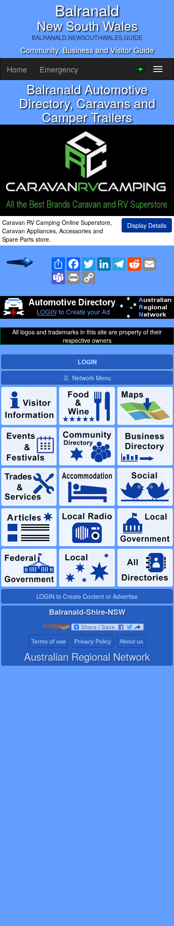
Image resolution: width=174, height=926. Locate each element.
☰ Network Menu (87, 378)
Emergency (59, 69)
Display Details (146, 225)
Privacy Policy (92, 641)
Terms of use (48, 641)
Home (17, 69)
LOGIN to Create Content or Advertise (87, 596)
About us (131, 641)
